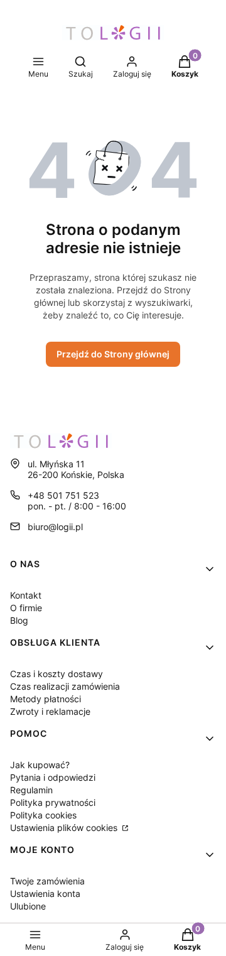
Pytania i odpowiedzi (52, 777)
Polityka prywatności (52, 802)
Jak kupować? (40, 764)
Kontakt (25, 595)
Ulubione (28, 906)
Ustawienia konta (45, 893)
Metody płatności (45, 698)
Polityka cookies (43, 815)
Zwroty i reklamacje (50, 711)
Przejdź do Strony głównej (113, 354)
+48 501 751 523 (63, 495)
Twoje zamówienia (47, 881)
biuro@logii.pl (55, 526)
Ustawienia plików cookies (65, 827)
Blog (19, 620)
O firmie (26, 607)
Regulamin (31, 790)
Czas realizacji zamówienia (65, 686)
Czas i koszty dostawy (56, 673)
